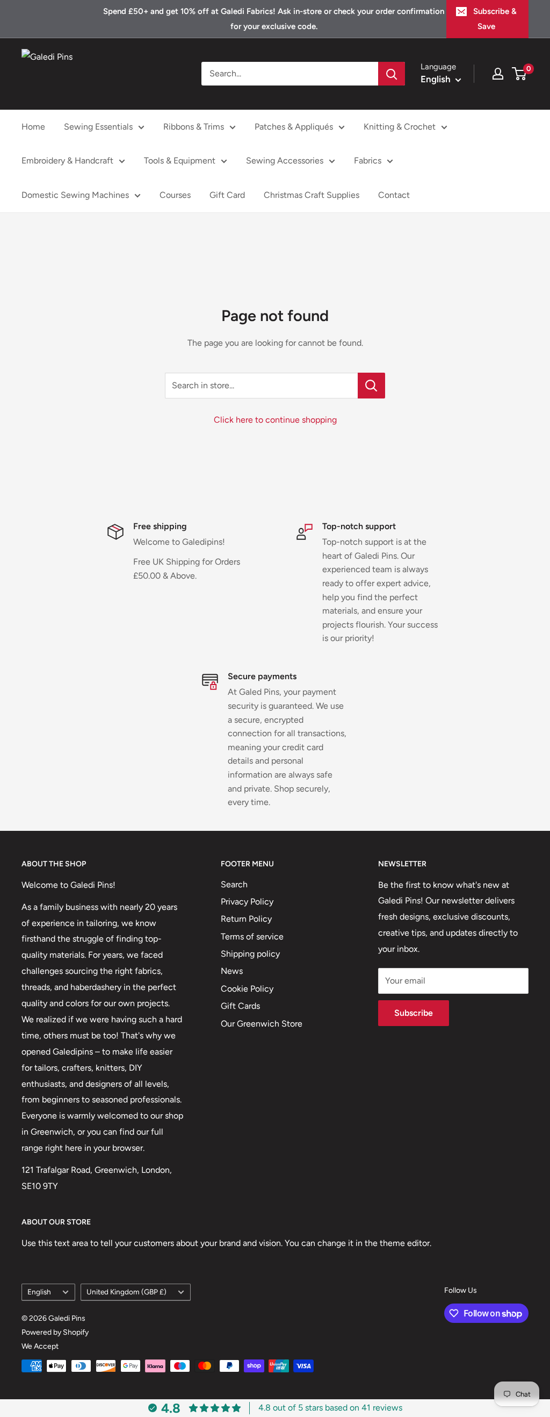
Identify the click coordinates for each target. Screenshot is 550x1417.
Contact (394, 195)
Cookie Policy (247, 989)
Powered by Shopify (55, 1332)
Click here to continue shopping (275, 420)
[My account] (498, 74)
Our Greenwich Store (261, 1024)
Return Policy (246, 919)
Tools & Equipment (179, 160)
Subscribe (413, 1013)
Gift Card (227, 195)
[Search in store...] (371, 385)
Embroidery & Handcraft (67, 160)
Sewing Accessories (284, 160)
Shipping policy (250, 954)
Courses (175, 195)
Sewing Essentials (98, 127)
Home (33, 127)
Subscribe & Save (495, 18)
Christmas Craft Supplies (311, 195)
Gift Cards (240, 1006)
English (39, 1291)
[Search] (391, 74)
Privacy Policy (247, 901)
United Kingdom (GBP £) (126, 1291)
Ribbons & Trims (193, 127)
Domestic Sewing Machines (75, 195)
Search (234, 884)
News (232, 971)
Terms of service (252, 936)
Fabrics (367, 160)
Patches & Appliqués (294, 127)
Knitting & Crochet (400, 127)
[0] (519, 73)
